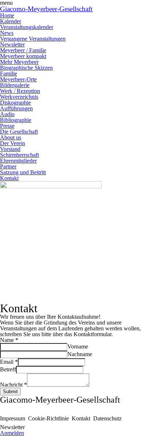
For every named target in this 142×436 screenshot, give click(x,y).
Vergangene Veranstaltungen (33, 39)
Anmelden (12, 433)
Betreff (8, 369)
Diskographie (15, 102)
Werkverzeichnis (19, 97)
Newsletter (12, 44)
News (6, 33)
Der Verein (12, 143)
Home (7, 15)
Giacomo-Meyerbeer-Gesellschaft (46, 9)
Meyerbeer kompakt (23, 56)
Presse (7, 126)
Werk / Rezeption (20, 91)
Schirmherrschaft (19, 155)
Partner (8, 166)
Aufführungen (16, 108)
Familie (8, 73)
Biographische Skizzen (26, 68)
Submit (10, 391)
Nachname (79, 354)
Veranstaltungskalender (26, 27)
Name (9, 340)
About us (10, 137)
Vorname (77, 346)
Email (9, 362)
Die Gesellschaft (19, 132)
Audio (7, 114)
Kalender (10, 21)
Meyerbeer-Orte (18, 79)
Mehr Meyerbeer (19, 62)
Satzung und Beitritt (23, 172)
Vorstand (10, 149)
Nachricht (13, 385)
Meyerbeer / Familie (23, 50)
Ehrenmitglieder (18, 161)
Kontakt (9, 178)
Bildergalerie (14, 85)
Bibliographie (15, 120)
